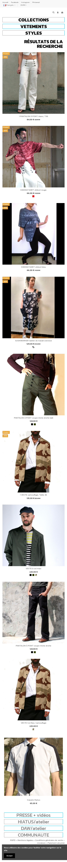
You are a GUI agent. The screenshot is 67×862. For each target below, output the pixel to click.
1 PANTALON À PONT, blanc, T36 (33, 116)
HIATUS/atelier (33, 821)
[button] (33, 19)
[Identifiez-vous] (58, 12)
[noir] (32, 424)
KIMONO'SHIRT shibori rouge (33, 190)
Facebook (15, 2)
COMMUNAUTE (33, 834)
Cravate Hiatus (33, 800)
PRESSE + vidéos (33, 815)
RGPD (12, 840)
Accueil (5, 2)
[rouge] (33, 196)
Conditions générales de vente (49, 840)
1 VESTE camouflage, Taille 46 (33, 494)
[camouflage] (36, 575)
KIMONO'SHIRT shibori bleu (33, 267)
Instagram (25, 2)
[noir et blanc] (33, 347)
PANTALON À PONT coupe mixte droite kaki (33, 417)
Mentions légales (25, 840)
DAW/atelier (33, 828)
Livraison (41, 843)
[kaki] (35, 424)
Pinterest (36, 2)
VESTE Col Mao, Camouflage (33, 722)
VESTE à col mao (33, 568)
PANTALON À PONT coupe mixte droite (33, 645)
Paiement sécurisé (56, 843)
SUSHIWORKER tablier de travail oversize (33, 340)
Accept (9, 855)
